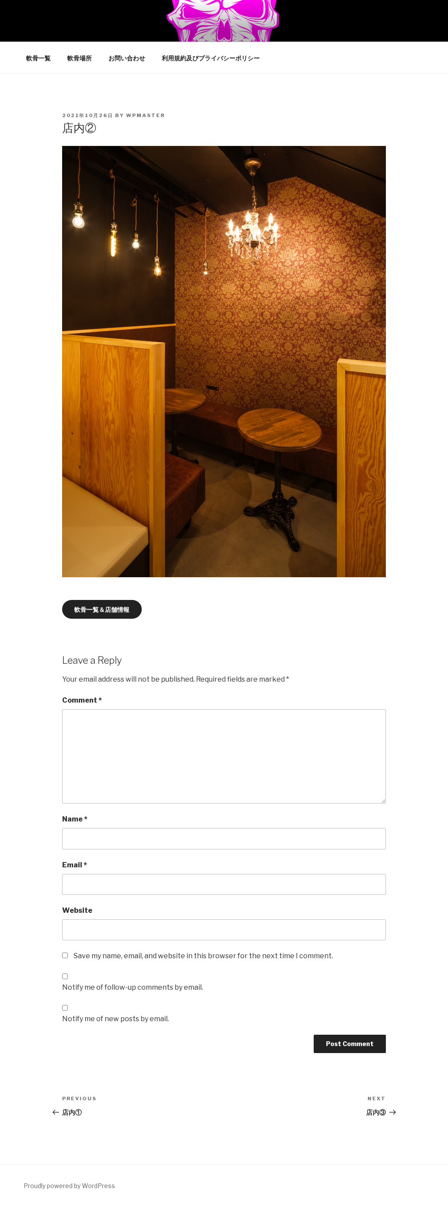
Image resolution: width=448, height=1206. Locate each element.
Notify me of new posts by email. (115, 1019)
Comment (82, 700)
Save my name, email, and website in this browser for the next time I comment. (203, 956)
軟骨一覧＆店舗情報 (102, 609)
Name (75, 819)
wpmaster (145, 115)
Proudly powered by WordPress (69, 1185)
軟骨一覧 (38, 58)
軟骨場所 (79, 58)
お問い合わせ (126, 58)
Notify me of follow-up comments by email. (132, 987)
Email (74, 865)
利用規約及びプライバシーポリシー (211, 58)
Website (77, 910)
